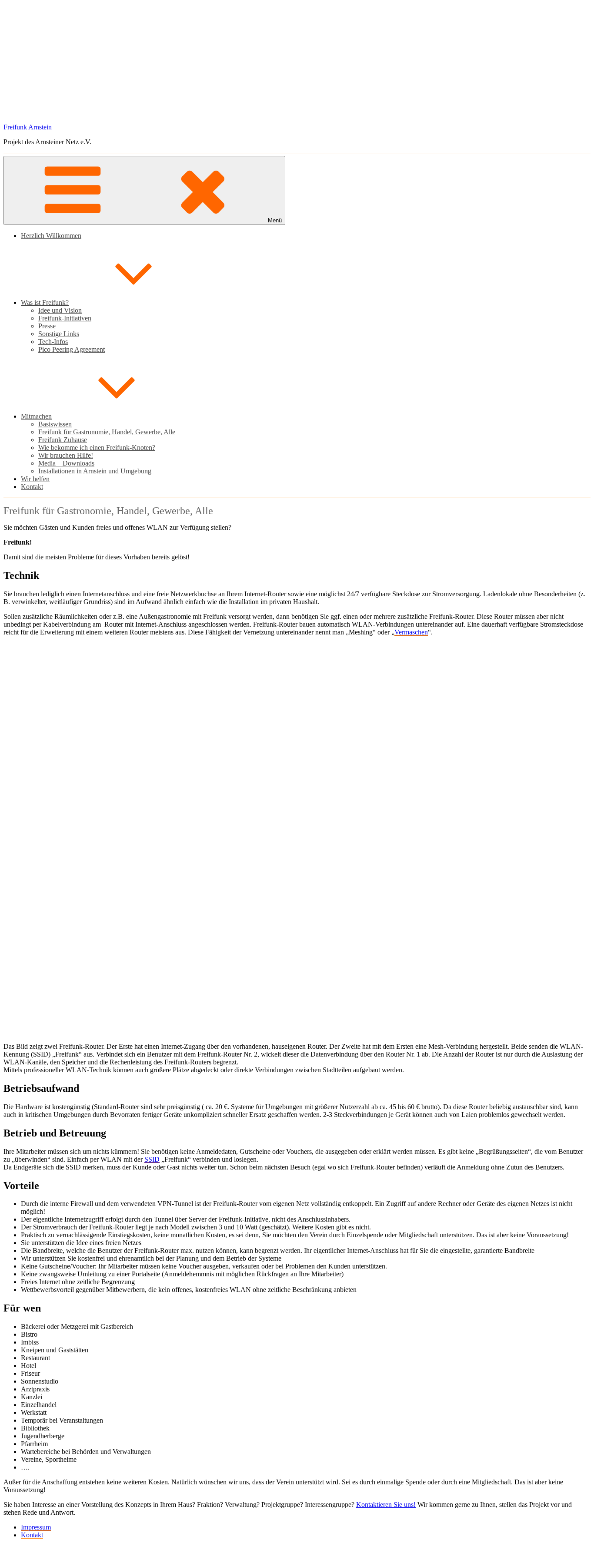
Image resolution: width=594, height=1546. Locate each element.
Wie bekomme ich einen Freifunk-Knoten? (96, 447)
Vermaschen (411, 632)
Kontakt (32, 486)
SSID (152, 1159)
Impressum (36, 1527)
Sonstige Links (58, 333)
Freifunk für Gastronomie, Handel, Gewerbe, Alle (106, 432)
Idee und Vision (60, 310)
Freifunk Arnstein (27, 127)
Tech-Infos (53, 341)
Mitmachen (36, 416)
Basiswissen (55, 424)
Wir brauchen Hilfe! (65, 455)
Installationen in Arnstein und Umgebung (94, 471)
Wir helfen (35, 478)
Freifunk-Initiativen (64, 318)
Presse (47, 326)
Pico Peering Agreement (71, 349)
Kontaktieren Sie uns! (386, 1504)
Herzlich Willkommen (51, 235)
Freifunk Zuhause (62, 439)
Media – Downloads (66, 463)
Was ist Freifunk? (45, 302)
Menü (275, 220)
